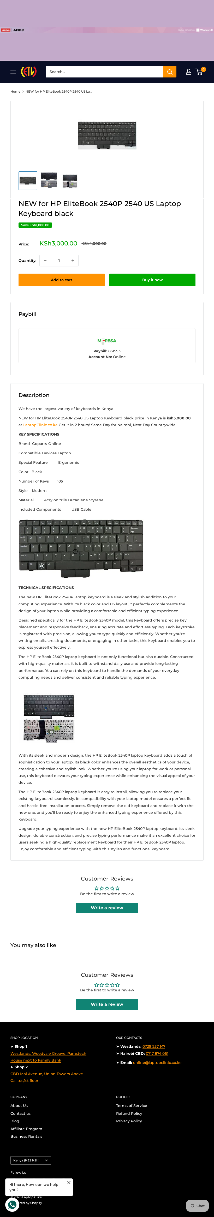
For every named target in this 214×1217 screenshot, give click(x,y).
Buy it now (152, 280)
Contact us (20, 1113)
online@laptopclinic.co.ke (157, 1062)
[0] (199, 72)
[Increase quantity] (72, 260)
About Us (19, 1105)
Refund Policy (129, 1113)
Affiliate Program (26, 1128)
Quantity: (27, 260)
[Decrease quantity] (45, 260)
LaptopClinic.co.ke (40, 425)
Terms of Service (131, 1105)
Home (15, 91)
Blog (14, 1121)
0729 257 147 (153, 1046)
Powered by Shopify (26, 1203)
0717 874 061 (157, 1053)
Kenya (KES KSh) (26, 1160)
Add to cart (61, 280)
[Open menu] (13, 72)
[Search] (169, 71)
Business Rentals (26, 1136)
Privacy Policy (129, 1121)
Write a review (107, 907)
